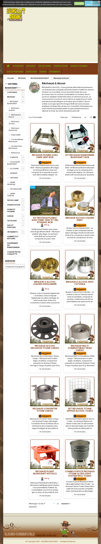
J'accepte (79, 3)
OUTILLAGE (31, 71)
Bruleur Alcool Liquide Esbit (80, 219)
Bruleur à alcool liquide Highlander (45, 283)
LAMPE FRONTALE (11, 183)
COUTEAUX (18, 66)
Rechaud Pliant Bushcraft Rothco (45, 472)
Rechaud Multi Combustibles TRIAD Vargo (80, 348)
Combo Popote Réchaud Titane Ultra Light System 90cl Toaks (80, 473)
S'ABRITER (14, 157)
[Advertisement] (50, 43)
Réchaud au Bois (14, 109)
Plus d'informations (92, 3)
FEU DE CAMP (44, 66)
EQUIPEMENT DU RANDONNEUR (13, 245)
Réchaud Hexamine (14, 129)
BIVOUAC (30, 66)
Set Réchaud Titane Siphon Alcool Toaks (80, 409)
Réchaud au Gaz (14, 122)
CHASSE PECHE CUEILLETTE (14, 253)
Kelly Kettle (16, 135)
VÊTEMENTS (54, 71)
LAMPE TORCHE (11, 194)
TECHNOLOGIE (16, 189)
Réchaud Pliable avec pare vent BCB (45, 156)
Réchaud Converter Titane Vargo (45, 409)
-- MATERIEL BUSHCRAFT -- (13, 85)
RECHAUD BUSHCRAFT (12, 102)
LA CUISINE (14, 168)
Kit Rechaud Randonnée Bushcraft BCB (79, 156)
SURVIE (42, 71)
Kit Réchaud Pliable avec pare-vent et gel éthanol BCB (45, 220)
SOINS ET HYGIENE (78, 66)
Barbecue (15, 153)
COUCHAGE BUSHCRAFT (13, 163)
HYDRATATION (60, 66)
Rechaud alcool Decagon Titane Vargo (45, 347)
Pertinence (79, 117)
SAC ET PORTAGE (15, 71)
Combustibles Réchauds (16, 140)
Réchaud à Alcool (15, 116)
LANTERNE (14, 177)
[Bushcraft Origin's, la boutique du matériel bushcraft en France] (50, 520)
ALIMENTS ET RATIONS (12, 237)
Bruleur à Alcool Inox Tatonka (80, 283)
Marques (10, 260)
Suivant (66, 503)
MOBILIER (13, 173)
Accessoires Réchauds (15, 147)
